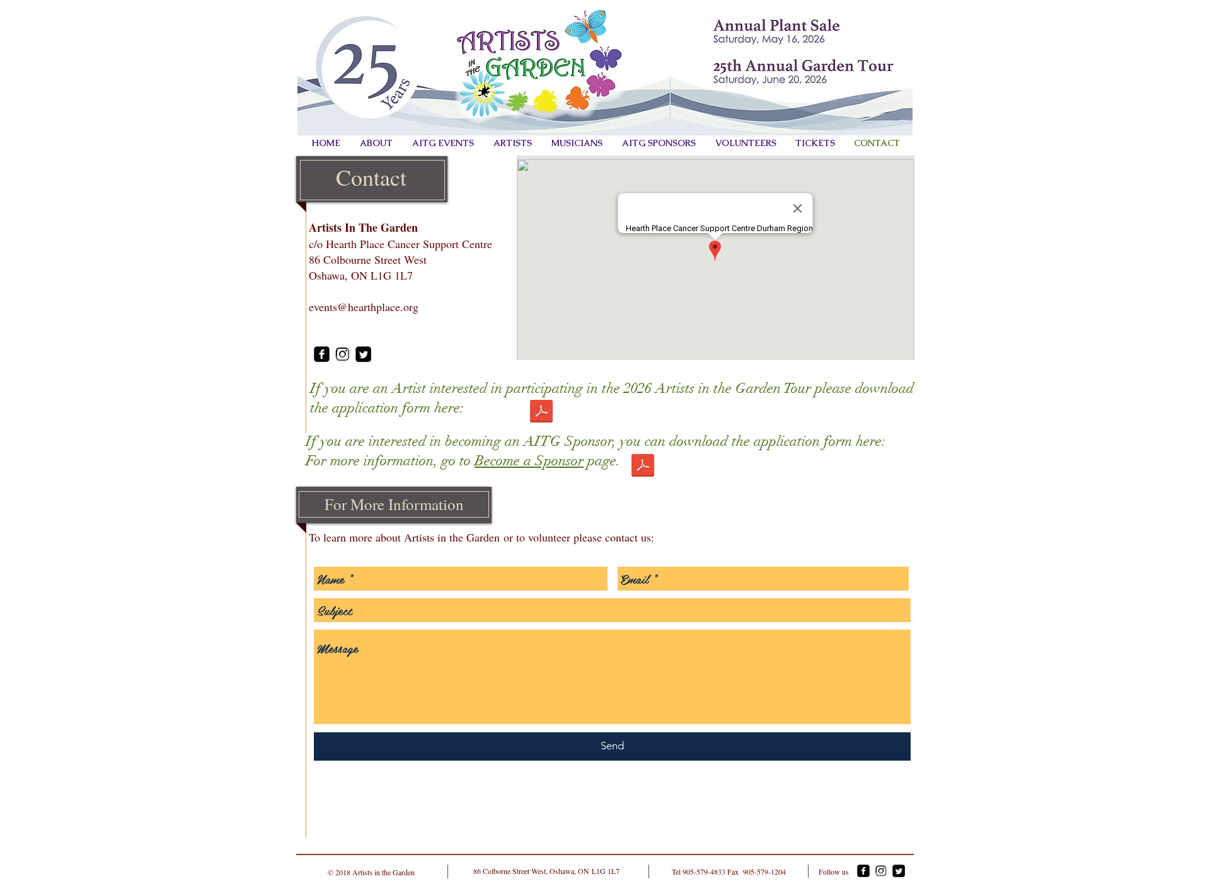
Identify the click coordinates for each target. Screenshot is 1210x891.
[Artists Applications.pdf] (541, 413)
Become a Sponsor (529, 460)
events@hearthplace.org (363, 306)
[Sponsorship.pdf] (643, 467)
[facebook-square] (322, 354)
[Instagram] (342, 354)
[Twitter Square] (363, 354)
